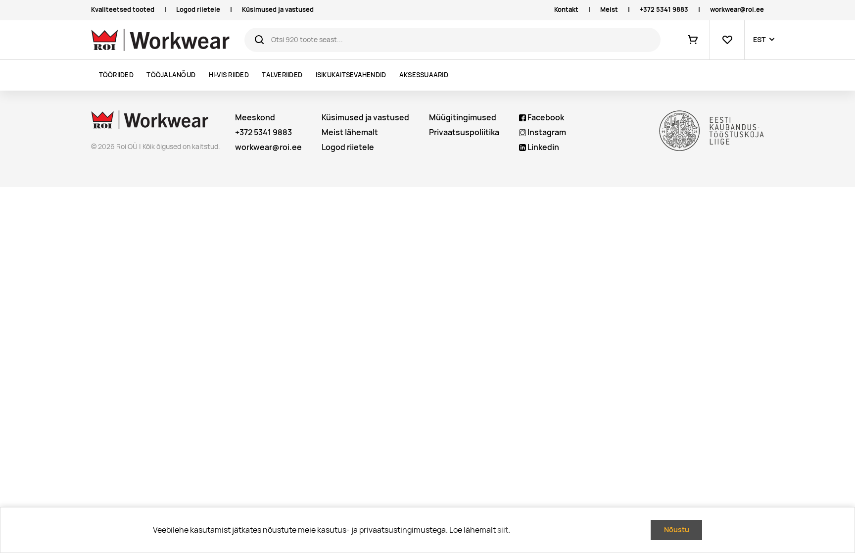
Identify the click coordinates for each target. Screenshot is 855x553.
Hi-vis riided (229, 75)
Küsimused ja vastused (278, 9)
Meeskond (255, 117)
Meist (609, 9)
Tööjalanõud (170, 75)
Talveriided (282, 75)
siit (502, 530)
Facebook (545, 117)
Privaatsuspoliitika (464, 132)
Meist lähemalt (350, 132)
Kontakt (566, 9)
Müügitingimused (462, 117)
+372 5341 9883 (664, 9)
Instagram (546, 132)
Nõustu (676, 529)
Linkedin (542, 147)
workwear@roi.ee (737, 9)
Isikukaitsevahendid (351, 75)
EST (759, 39)
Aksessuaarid (423, 75)
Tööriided (116, 75)
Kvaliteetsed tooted (122, 9)
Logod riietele (198, 9)
